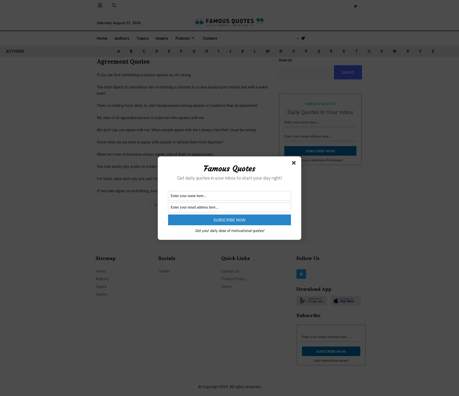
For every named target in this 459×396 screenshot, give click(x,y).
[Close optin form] (295, 164)
